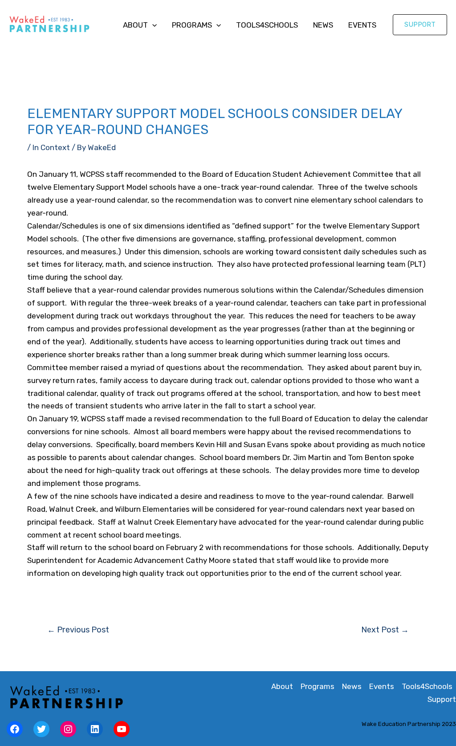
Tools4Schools (267, 24)
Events (362, 24)
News (323, 24)
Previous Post (78, 630)
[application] (152, 25)
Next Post (385, 630)
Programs (192, 24)
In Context (51, 147)
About (135, 24)
